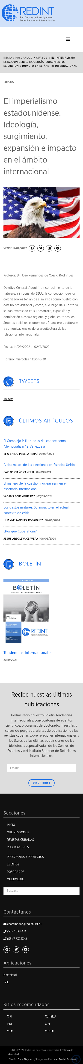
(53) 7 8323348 (17, 939)
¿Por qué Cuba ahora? (20, 531)
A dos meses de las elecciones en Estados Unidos (39, 465)
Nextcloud (10, 975)
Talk (6, 982)
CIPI (9, 1016)
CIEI (47, 1024)
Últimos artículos (46, 420)
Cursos (41, 58)
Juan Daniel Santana (64, 1059)
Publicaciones (18, 847)
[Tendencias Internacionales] (26, 611)
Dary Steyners (26, 1059)
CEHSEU (50, 1016)
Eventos (13, 864)
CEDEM (49, 1031)
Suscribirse (41, 782)
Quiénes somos (18, 832)
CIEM (10, 1031)
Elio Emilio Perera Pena (20, 453)
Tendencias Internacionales (27, 653)
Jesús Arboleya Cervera (20, 538)
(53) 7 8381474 (16, 931)
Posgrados (23, 58)
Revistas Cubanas (20, 839)
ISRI (9, 1024)
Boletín (30, 563)
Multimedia (15, 879)
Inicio (7, 58)
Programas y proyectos (25, 857)
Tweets (29, 381)
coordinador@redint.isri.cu (24, 924)
